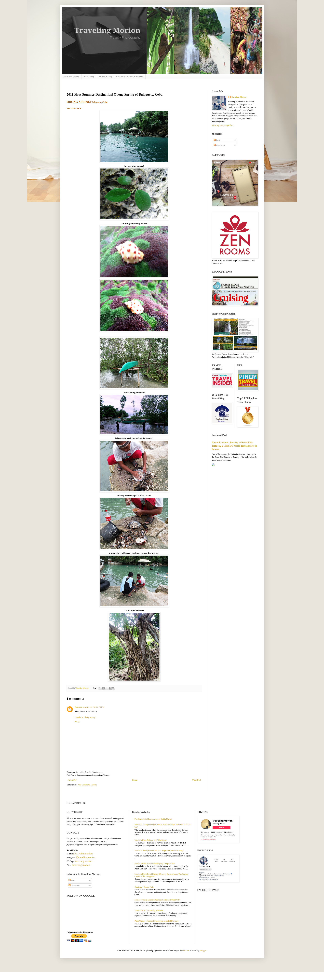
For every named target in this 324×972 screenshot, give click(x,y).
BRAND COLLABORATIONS (129, 76)
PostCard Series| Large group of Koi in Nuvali (153, 819)
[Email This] (100, 688)
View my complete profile (222, 125)
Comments (220, 145)
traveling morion (83, 861)
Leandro (78, 707)
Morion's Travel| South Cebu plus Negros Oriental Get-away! (159, 850)
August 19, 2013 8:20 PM (93, 707)
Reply (77, 721)
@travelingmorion (83, 853)
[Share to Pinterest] (113, 688)
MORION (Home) (71, 76)
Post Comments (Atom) (87, 784)
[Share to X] (106, 688)
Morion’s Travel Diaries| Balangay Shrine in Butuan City (157, 899)
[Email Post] (94, 688)
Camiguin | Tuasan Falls (144, 886)
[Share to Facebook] (110, 688)
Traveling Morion (238, 97)
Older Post (196, 779)
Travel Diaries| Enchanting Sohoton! (148, 910)
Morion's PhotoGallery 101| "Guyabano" (150, 840)
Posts (218, 140)
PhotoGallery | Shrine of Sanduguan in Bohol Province (156, 920)
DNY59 (185, 950)
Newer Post (72, 779)
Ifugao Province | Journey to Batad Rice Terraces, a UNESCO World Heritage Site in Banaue (234, 446)
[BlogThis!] (103, 688)
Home (134, 779)
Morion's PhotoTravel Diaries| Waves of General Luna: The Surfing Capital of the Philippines (161, 875)
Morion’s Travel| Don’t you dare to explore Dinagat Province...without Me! (162, 825)
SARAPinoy (89, 76)
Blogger (203, 950)
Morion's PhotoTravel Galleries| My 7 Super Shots (154, 863)
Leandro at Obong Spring (85, 717)
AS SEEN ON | (105, 76)
